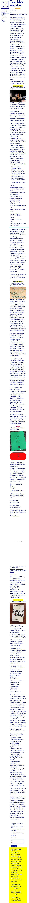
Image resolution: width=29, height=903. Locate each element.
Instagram (13, 835)
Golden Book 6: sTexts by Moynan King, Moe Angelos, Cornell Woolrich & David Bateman (18, 569)
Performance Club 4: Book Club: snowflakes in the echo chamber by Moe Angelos (17, 285)
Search (3, 21)
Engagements (5, 13)
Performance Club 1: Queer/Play (18, 601)
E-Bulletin (4, 18)
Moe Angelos (13, 10)
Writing (3, 15)
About (3, 10)
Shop (2, 19)
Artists (3, 14)
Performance (5, 11)
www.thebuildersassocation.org (19, 14)
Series (3, 12)
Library (3, 20)
